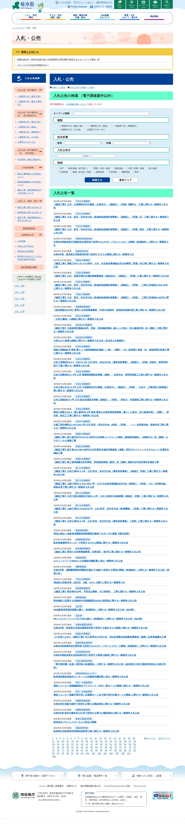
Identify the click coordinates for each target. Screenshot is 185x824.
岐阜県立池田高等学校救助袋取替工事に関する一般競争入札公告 (86, 731)
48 (96, 744)
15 (110, 738)
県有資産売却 (29, 228)
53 (120, 744)
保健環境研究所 (83, 539)
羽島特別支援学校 (84, 239)
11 (91, 738)
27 (82, 741)
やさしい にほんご (85, 2)
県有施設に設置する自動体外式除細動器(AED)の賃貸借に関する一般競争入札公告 (95, 600)
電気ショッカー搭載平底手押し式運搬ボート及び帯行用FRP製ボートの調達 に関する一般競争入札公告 (105, 695)
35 (120, 741)
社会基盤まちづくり (105, 16)
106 (123, 753)
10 (86, 738)
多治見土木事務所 (84, 325)
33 (111, 741)
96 (68, 753)
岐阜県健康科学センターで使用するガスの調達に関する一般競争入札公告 (90, 542)
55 (130, 744)
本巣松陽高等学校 (84, 625)
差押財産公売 (28, 235)
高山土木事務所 (83, 316)
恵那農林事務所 (83, 307)
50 (106, 744)
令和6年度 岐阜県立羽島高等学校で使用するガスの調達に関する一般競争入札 (93, 254)
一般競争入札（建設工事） (72, 126)
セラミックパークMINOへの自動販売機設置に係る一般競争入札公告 (88, 561)
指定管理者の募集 (29, 267)
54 (125, 744)
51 (111, 744)
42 (68, 744)
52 (115, 744)
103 (105, 753)
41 (63, 744)
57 (53, 747)
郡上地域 (153, 168)
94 (58, 753)
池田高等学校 (82, 728)
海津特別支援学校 (84, 643)
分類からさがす (120, 6)
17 (119, 738)
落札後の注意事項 (25, 251)
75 (53, 750)
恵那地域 (100, 172)
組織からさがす (155, 6)
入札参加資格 (28, 167)
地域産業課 (81, 558)
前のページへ (150, 738)
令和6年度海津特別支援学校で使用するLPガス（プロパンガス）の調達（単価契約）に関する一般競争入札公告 (109, 646)
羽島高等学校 (82, 251)
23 (63, 741)
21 (53, 741)
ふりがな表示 (65, 2)
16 (115, 738)
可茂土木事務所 (83, 273)
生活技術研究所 (83, 652)
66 (96, 747)
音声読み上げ (106, 2)
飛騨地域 (126, 172)
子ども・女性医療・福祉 (55, 16)
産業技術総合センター (86, 673)
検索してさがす (167, 6)
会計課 (79, 606)
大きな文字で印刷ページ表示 (82, 87)
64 (87, 747)
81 (82, 750)
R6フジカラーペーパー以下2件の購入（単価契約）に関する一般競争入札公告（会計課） (98, 619)
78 (68, 750)
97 (72, 753)
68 (106, 747)
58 (58, 747)
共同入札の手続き (25, 246)
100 (87, 753)
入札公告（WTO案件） (27, 90)
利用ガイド (72, 786)
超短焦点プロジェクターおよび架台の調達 (75, 722)
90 (125, 750)
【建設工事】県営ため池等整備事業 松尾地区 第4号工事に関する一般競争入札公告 (97, 552)
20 (134, 738)
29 (91, 741)
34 (115, 741)
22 (58, 741)
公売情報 (21, 241)
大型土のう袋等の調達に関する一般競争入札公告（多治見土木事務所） (89, 340)
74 (135, 747)
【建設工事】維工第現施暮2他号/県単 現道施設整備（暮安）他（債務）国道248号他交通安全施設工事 (106, 462)
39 (53, 744)
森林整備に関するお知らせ (29, 212)
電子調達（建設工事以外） (29, 159)
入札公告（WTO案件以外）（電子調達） (27, 151)
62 (77, 747)
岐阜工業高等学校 (84, 719)
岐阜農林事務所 (83, 549)
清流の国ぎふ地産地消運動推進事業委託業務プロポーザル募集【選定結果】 (92, 533)
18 (124, 738)
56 (135, 744)
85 (101, 750)
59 (63, 747)
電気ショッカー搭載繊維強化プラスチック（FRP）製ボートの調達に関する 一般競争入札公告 (101, 686)
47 (91, 744)
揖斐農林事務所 (83, 588)
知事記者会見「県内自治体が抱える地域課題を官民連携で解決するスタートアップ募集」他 (58, 59)
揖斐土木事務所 (83, 260)
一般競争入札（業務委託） (126, 126)
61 (72, 747)
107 (129, 753)
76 (58, 750)
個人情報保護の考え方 (90, 786)
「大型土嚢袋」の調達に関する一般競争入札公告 (78, 319)
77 (63, 750)
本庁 (62, 168)
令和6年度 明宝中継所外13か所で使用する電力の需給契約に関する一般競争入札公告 (96, 713)
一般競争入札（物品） (99, 126)
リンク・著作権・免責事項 (51, 786)
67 (101, 747)
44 (77, 744)
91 (130, 750)
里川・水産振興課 (84, 682)
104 (111, 753)
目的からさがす (131, 6)
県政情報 (154, 16)
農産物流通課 (82, 530)
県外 (137, 172)
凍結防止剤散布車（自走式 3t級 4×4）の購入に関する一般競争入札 (89, 582)
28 (87, 741)
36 (125, 741)
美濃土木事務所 (83, 434)
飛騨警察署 (81, 567)
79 (72, 750)
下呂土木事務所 (83, 201)
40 (58, 744)
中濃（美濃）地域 (136, 168)
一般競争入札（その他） (71, 130)
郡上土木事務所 (83, 468)
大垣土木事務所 (83, 346)
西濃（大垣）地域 (102, 168)
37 (130, 741)
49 (101, 744)
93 (53, 753)
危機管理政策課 (83, 701)
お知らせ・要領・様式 (28, 201)
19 (129, 738)
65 (91, 747)
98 (77, 753)
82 (87, 750)
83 (91, 750)
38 (135, 741)
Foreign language (79, 7)
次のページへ (164, 738)
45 (82, 744)
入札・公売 (19, 286)
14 (105, 738)
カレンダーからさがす (143, 6)
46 (87, 744)
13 (100, 738)
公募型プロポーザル (96, 130)
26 (77, 741)
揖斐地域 (119, 168)
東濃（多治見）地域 (82, 172)
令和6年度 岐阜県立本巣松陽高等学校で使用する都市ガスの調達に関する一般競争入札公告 (100, 628)
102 (99, 753)
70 (115, 747)
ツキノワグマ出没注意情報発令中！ (33, 65)
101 (93, 753)
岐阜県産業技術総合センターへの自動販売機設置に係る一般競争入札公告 (90, 676)
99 (82, 753)
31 (101, 741)
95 (63, 753)
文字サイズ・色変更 (103, 7)
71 (120, 747)
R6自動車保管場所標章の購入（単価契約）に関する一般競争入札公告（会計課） (94, 609)
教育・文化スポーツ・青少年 (129, 16)
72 (125, 747)
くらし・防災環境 (31, 16)
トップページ (18, 28)
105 (117, 753)
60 (68, 747)
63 (82, 747)
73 (130, 747)
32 (106, 741)
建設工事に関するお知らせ (29, 207)
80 (77, 750)
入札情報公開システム (76, 104)
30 (96, 741)
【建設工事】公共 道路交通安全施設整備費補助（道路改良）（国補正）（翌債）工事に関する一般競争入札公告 (111, 276)
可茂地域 (64, 172)
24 (68, 741)
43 (72, 744)
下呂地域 (113, 172)
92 (135, 750)
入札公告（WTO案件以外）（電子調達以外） (27, 114)
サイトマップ (140, 786)
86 (106, 750)
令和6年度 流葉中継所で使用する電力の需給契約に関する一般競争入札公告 (91, 704)
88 (115, 750)
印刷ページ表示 (58, 87)
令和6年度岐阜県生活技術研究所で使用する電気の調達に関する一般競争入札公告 (94, 655)
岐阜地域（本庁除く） (79, 168)
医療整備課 (81, 597)
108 (54, 756)
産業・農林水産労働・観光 (80, 16)
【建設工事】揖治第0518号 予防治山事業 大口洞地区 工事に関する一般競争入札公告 (99, 591)
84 (96, 750)
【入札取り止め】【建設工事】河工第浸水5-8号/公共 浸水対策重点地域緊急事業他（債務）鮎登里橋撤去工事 (109, 637)
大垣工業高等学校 (84, 661)
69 (111, 747)
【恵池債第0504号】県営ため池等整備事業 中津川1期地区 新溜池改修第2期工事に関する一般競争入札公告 (109, 310)
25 (72, 741)
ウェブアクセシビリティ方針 (117, 786)
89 (120, 750)
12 (96, 738)
